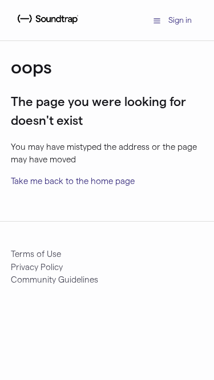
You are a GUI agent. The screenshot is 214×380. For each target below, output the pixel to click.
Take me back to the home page (73, 180)
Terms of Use (36, 253)
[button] (157, 20)
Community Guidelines (54, 279)
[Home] (46, 26)
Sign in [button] (180, 19)
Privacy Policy (37, 266)
